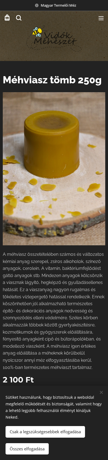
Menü (101, 17)
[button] (19, 18)
